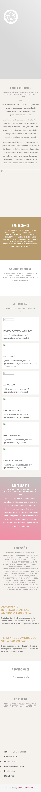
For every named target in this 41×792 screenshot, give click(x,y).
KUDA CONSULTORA (27, 788)
